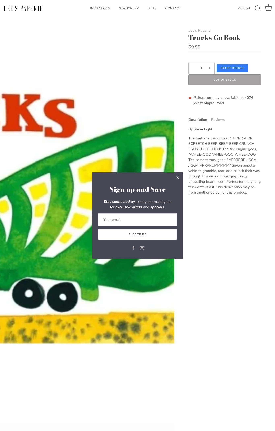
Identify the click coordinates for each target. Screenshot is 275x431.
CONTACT (173, 8)
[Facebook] (133, 248)
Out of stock (224, 80)
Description (197, 119)
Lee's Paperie (199, 30)
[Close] (177, 177)
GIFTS (151, 8)
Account (244, 8)
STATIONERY (129, 8)
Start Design (232, 68)
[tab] (199, 119)
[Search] (257, 8)
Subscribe (137, 234)
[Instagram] (142, 248)
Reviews (218, 119)
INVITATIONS (100, 8)
